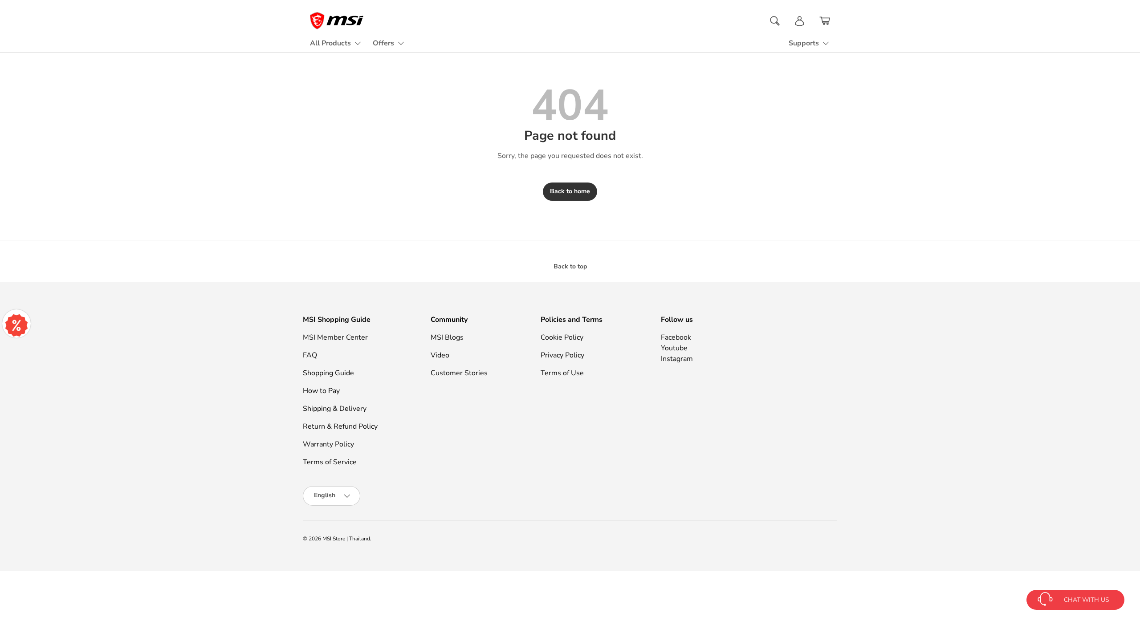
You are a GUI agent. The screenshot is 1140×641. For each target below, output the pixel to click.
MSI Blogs (447, 337)
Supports (804, 43)
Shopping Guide (328, 373)
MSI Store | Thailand (346, 538)
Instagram (677, 359)
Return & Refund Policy (340, 426)
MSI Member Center (335, 337)
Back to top (570, 266)
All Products (330, 43)
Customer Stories (459, 373)
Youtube (674, 348)
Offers (383, 43)
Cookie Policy (562, 337)
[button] (825, 21)
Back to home (570, 191)
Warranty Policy (328, 444)
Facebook (676, 337)
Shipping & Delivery (334, 409)
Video (440, 355)
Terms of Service (330, 462)
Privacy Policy (562, 355)
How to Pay (321, 391)
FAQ (310, 355)
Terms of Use (562, 373)
